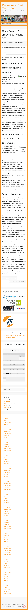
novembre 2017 (7, 569)
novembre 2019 (7, 528)
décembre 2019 (7, 526)
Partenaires (6, 407)
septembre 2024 (7, 433)
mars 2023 (6, 461)
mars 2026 (6, 420)
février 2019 (6, 545)
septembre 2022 (7, 472)
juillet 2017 (6, 574)
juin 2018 (6, 559)
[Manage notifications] (24, 606)
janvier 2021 (6, 502)
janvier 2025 (6, 428)
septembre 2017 (7, 572)
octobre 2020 (7, 507)
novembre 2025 (7, 422)
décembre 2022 (7, 467)
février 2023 (6, 463)
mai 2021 (6, 496)
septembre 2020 (7, 509)
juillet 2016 (6, 584)
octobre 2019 (7, 530)
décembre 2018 (7, 548)
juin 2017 (6, 576)
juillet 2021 (6, 493)
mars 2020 (6, 520)
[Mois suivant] (23, 350)
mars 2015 (6, 591)
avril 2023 (6, 459)
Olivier (5, 42)
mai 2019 (6, 539)
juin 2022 (6, 474)
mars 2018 (6, 565)
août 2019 (6, 533)
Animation (6, 399)
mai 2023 (6, 457)
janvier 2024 (6, 446)
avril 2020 (6, 519)
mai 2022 (6, 476)
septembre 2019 (7, 532)
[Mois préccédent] (4, 350)
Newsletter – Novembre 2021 (17, 281)
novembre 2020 (7, 506)
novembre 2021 (7, 485)
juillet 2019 (6, 535)
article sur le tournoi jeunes (12, 52)
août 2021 (6, 491)
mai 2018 (6, 561)
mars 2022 (6, 478)
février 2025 (6, 426)
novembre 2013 (7, 593)
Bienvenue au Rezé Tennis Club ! (12, 7)
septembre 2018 (7, 554)
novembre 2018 (7, 550)
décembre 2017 (7, 567)
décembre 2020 (7, 504)
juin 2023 (6, 455)
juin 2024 (6, 437)
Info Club (21, 42)
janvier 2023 (6, 465)
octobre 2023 (7, 452)
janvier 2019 (6, 546)
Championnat (7, 401)
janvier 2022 (6, 481)
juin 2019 (6, 537)
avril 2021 (6, 498)
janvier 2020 (6, 524)
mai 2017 (6, 578)
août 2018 (6, 556)
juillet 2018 (6, 558)
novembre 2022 (7, 468)
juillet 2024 (6, 435)
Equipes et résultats (8, 403)
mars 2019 (6, 543)
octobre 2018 (7, 552)
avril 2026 (6, 418)
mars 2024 (6, 442)
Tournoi (3, 44)
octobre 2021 (7, 487)
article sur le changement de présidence (16, 54)
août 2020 (6, 511)
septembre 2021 (7, 489)
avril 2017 (6, 580)
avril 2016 (6, 587)
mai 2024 (6, 439)
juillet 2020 (6, 513)
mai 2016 (6, 585)
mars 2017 (6, 582)
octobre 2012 (7, 595)
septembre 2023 (7, 454)
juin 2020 (6, 515)
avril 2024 (6, 441)
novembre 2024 (7, 429)
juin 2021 (6, 494)
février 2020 (6, 522)
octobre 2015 (7, 589)
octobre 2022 (7, 470)
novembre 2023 (7, 450)
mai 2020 (6, 517)
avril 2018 (6, 563)
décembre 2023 (7, 448)
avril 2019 (6, 541)
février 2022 (6, 480)
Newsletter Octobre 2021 (9, 278)
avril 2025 (6, 424)
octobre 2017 (7, 571)
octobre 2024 (7, 431)
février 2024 (6, 444)
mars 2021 (6, 500)
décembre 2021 (7, 483)
